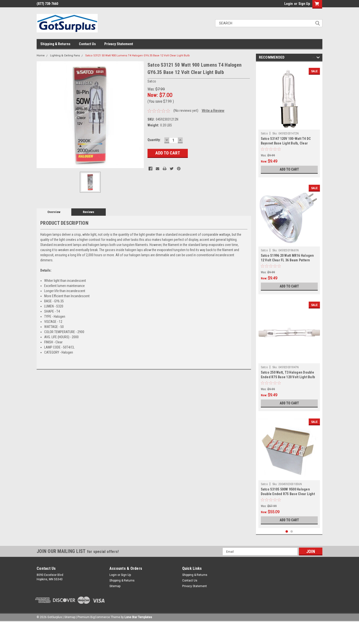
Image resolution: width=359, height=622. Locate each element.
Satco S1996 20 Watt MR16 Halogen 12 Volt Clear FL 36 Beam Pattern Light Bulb (287, 260)
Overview (53, 212)
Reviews (88, 212)
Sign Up (304, 4)
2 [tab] (291, 531)
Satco (264, 133)
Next (318, 58)
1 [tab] (286, 531)
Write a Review (213, 110)
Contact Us (87, 44)
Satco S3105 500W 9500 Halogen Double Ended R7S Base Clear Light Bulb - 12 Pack (288, 493)
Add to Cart (289, 169)
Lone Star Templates (138, 617)
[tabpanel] (289, 120)
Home (41, 55)
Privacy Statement (118, 44)
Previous (314, 58)
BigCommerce (100, 617)
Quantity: (154, 140)
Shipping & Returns (55, 44)
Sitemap (114, 586)
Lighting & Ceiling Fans (65, 55)
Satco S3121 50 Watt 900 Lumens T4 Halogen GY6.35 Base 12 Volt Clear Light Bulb (137, 55)
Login (288, 4)
